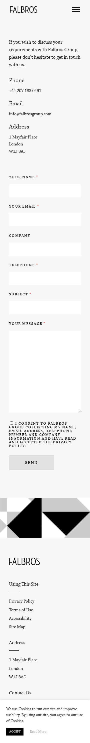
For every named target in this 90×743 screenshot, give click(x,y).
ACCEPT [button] (14, 732)
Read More (38, 732)
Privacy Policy (21, 601)
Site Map (17, 627)
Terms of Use (21, 610)
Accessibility (20, 618)
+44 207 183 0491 (25, 91)
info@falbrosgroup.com (30, 114)
